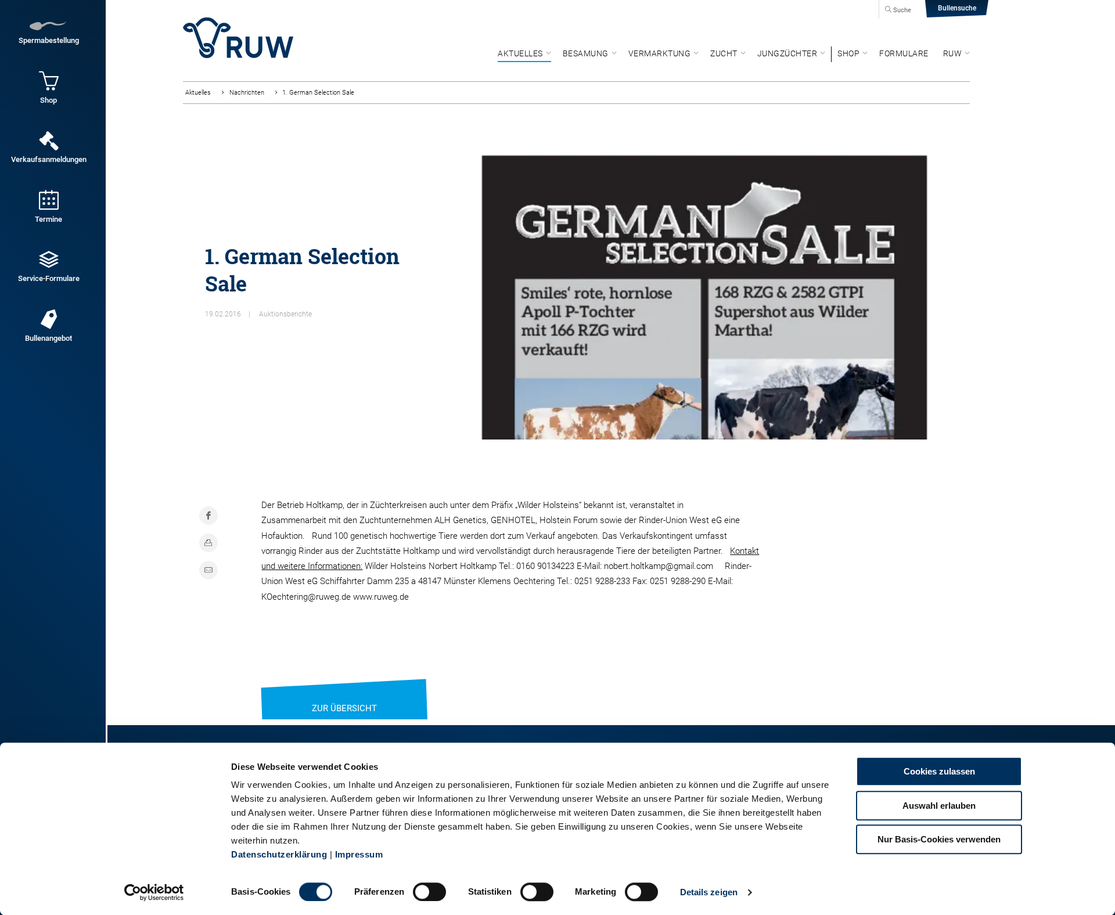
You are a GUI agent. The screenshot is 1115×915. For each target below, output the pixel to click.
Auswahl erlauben (939, 805)
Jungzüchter (787, 53)
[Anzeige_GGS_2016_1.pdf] (704, 287)
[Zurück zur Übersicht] (344, 694)
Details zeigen (709, 892)
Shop (848, 53)
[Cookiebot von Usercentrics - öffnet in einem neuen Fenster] (154, 892)
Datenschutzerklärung (279, 854)
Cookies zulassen (939, 771)
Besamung (586, 53)
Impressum (359, 854)
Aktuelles (520, 53)
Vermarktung (659, 53)
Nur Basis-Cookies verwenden (939, 839)
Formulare (904, 53)
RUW (952, 53)
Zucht (724, 53)
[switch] (429, 891)
